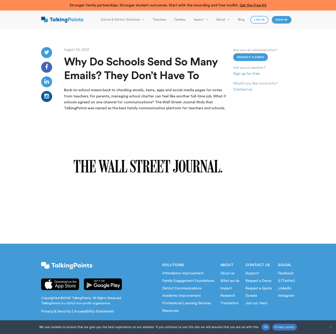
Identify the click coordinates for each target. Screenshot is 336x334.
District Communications (182, 288)
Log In (259, 19)
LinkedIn (284, 288)
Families (180, 19)
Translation (229, 303)
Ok (266, 327)
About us (227, 273)
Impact (199, 19)
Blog (241, 19)
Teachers (159, 19)
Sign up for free (246, 73)
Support (252, 273)
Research (227, 295)
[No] (330, 327)
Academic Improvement (181, 295)
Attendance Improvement (183, 273)
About (220, 19)
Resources (170, 311)
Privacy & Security (56, 311)
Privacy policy (285, 327)
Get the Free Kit (253, 5)
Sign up (281, 19)
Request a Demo (250, 57)
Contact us (242, 89)
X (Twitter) (286, 281)
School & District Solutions (120, 19)
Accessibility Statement (94, 311)
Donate (251, 295)
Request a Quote (258, 288)
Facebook (285, 273)
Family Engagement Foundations (188, 281)
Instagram (286, 295)
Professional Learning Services (186, 303)
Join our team (256, 303)
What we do (230, 281)
